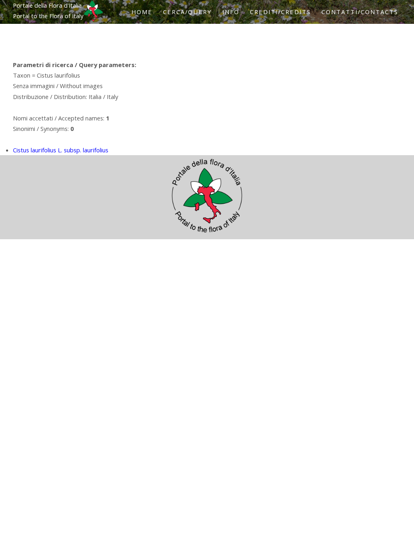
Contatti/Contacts (359, 12)
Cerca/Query (187, 12)
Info (230, 12)
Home (141, 12)
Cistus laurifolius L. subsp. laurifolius (60, 150)
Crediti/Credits (280, 12)
